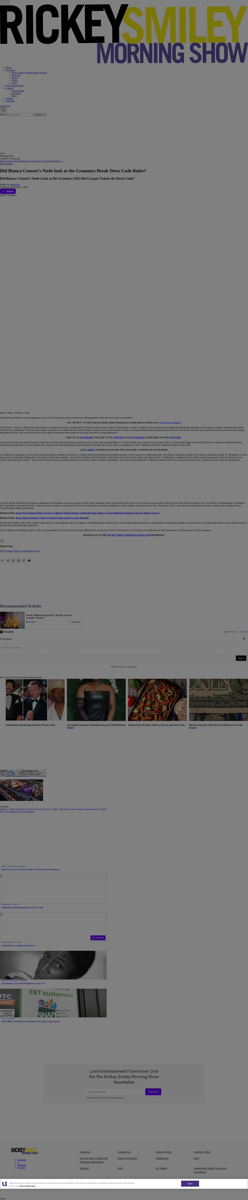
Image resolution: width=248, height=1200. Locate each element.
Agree (190, 1183)
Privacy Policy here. (27, 1186)
